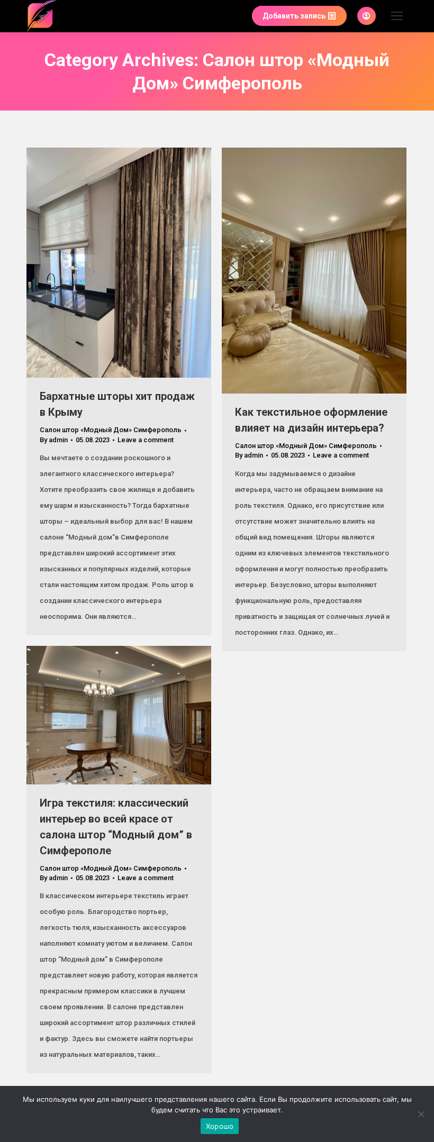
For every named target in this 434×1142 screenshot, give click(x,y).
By (54, 440)
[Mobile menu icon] (397, 15)
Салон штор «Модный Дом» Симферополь (111, 430)
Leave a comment (145, 440)
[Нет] (420, 1114)
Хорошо (220, 1126)
